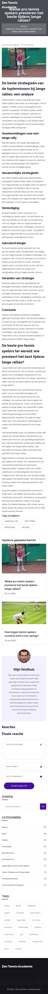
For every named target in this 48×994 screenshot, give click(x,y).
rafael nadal (23, 927)
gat (21, 934)
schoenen (22, 942)
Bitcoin (18, 906)
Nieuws (5, 827)
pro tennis (30, 521)
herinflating (33, 934)
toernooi (18, 949)
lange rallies (11, 521)
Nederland (32, 906)
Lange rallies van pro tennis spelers (15, 866)
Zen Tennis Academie (9, 5)
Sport (4, 834)
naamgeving (37, 942)
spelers (26, 527)
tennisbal (20, 913)
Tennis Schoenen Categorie (13, 885)
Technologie (6, 847)
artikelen (37, 927)
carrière (7, 920)
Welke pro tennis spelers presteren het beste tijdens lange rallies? (21, 585)
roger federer (35, 913)
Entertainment (8, 859)
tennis (6, 906)
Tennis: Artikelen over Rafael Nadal (15, 872)
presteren (10, 527)
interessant (9, 934)
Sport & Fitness (8, 853)
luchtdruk (8, 942)
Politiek (5, 840)
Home (23, 26)
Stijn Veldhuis (13, 45)
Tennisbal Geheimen (10, 879)
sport (6, 949)
